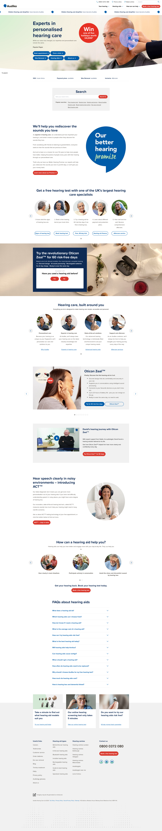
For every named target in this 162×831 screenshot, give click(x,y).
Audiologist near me (79, 770)
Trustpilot (5, 73)
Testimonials (37, 749)
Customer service (38, 752)
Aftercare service (119, 233)
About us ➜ (72, 58)
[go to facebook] (101, 762)
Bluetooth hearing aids (60, 755)
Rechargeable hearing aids (60, 763)
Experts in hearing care (69, 349)
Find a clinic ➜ (58, 53)
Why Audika (45, 349)
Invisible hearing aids (59, 758)
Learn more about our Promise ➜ (45, 173)
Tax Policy (52, 800)
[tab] (104, 6)
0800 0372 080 (111, 746)
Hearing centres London (81, 745)
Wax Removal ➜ (40, 58)
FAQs (34, 771)
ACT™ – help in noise (41, 522)
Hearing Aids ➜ (56, 58)
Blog (34, 764)
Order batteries (38, 756)
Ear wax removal (96, 105)
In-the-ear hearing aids (60, 751)
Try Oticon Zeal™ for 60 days (94, 454)
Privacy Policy (59, 800)
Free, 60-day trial (81, 233)
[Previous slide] (31, 216)
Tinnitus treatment (39, 767)
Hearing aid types (59, 741)
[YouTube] (112, 762)
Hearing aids (71, 105)
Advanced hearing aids (93, 349)
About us (36, 783)
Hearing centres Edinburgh (78, 750)
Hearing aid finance (100, 233)
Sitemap (77, 800)
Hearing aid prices (92, 102)
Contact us (103, 741)
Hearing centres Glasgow (78, 756)
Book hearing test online (83, 105)
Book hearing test (62, 233)
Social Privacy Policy (69, 800)
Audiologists (77, 766)
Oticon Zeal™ (114, 404)
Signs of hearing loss (42, 233)
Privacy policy (37, 775)
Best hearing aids (73, 107)
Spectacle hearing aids (60, 774)
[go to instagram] (106, 762)
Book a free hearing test (151, 6)
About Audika (102, 102)
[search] (158, 2)
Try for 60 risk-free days (94, 404)
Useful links (37, 741)
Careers (35, 745)
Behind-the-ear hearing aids (60, 746)
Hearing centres (79, 741)
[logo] (10, 6)
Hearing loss (82, 102)
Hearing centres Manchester (78, 761)
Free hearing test (73, 102)
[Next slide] (131, 216)
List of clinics (77, 774)
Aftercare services (117, 349)
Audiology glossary (39, 779)
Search (102, 97)
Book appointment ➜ (41, 53)
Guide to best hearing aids (60, 769)
